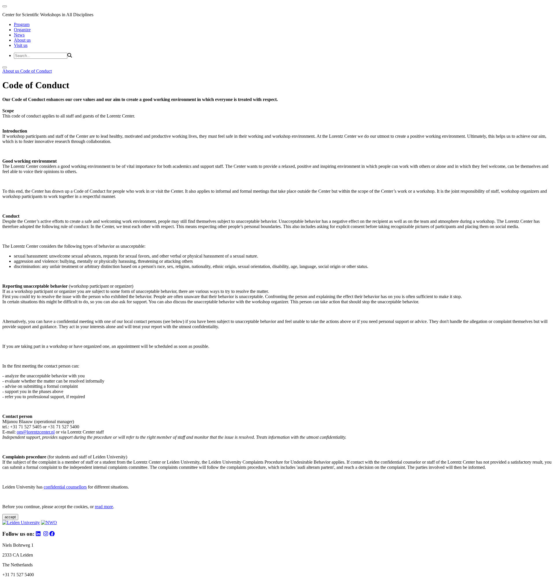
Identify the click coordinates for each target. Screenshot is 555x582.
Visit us (20, 45)
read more (104, 506)
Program (21, 24)
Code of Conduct (36, 71)
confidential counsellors (65, 486)
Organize (22, 29)
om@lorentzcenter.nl (36, 431)
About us (22, 40)
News (19, 34)
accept (10, 517)
